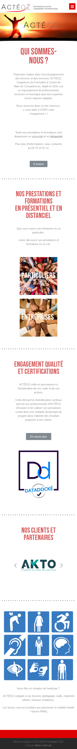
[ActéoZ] (30, 12)
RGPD (42, 741)
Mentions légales (22, 741)
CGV (35, 741)
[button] (38, 164)
